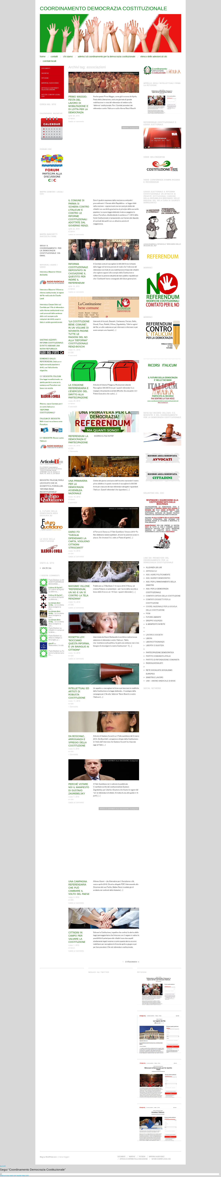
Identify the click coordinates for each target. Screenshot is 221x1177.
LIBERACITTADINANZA (155, 642)
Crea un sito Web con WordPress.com (14, 1175)
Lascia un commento (76, 121)
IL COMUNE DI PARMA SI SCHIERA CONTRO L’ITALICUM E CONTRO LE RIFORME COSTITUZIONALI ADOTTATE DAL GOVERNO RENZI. (78, 213)
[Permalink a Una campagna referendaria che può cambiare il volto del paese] (103, 843)
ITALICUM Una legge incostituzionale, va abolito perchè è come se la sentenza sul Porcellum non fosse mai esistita (51, 382)
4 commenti (72, 355)
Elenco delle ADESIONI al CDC (153, 56)
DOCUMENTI (134, 241)
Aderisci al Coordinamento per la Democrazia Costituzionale (106, 56)
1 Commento (73, 451)
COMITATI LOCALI (49, 61)
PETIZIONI (45, 78)
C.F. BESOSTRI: (46, 376)
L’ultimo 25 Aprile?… (56, 587)
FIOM (148, 613)
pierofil (51, 643)
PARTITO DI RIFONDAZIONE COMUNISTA (162, 659)
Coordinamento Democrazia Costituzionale (103, 8)
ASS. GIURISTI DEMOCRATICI (158, 578)
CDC (72, 352)
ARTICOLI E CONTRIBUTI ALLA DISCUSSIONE (107, 298)
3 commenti (72, 406)
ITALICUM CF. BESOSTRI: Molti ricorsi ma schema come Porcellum (51, 421)
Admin (72, 118)
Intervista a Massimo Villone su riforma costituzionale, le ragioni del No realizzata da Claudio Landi (52, 294)
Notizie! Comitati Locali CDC (50, 95)
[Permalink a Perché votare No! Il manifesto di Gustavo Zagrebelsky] (103, 770)
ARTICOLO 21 (151, 571)
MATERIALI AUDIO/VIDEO (130, 457)
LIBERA (149, 638)
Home (42, 56)
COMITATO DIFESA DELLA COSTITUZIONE (163, 595)
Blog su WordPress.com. (48, 1157)
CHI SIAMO (68, 56)
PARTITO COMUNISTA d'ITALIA (158, 656)
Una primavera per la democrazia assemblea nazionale (77, 487)
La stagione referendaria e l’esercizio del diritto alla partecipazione (78, 391)
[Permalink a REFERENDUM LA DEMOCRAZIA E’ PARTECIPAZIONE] (103, 422)
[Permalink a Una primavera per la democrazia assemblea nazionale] (103, 467)
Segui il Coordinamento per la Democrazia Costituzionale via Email (50, 251)
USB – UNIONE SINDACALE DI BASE (161, 681)
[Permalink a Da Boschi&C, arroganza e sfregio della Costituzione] (103, 722)
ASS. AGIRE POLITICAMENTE (158, 574)
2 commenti (72, 502)
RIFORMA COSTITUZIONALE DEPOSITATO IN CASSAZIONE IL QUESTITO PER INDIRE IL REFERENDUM (78, 273)
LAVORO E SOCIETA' (154, 634)
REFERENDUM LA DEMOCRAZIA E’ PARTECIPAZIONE (78, 439)
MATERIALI (134, 413)
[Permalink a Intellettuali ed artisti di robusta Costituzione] (103, 675)
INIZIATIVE (126, 73)
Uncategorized (134, 73)
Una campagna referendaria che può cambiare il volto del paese (78, 887)
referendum (134, 909)
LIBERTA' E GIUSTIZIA (155, 645)
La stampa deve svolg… (54, 604)
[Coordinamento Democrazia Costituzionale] (110, 34)
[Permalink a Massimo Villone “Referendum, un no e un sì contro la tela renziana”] (103, 572)
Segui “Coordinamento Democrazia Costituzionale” (33, 1169)
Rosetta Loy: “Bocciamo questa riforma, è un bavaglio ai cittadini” (78, 643)
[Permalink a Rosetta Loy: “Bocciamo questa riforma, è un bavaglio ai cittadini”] (103, 623)
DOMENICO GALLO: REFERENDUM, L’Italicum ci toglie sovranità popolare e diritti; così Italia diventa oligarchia (50, 364)
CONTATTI (54, 56)
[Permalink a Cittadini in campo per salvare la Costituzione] (103, 919)
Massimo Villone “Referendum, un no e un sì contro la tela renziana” (79, 592)
